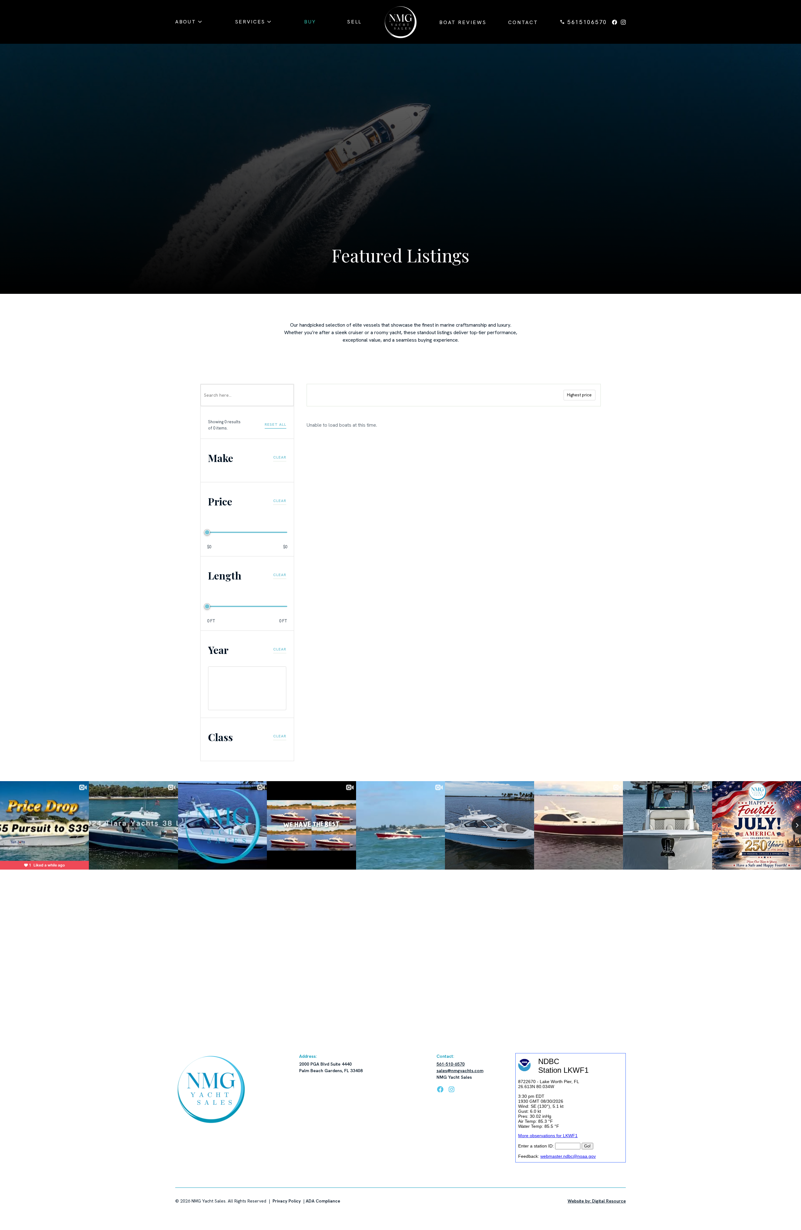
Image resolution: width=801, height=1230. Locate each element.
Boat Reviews (463, 22)
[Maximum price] (207, 532)
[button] (189, 22)
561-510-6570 (450, 1064)
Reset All (275, 424)
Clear (279, 457)
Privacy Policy (287, 1201)
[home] (400, 22)
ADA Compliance (323, 1201)
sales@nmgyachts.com (459, 1070)
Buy (310, 21)
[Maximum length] (207, 606)
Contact (523, 22)
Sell (354, 21)
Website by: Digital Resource (597, 1201)
